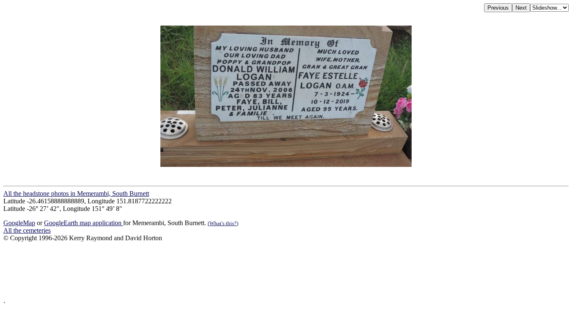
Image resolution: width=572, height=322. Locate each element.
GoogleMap (19, 222)
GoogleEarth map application (83, 222)
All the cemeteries (27, 230)
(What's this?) (223, 223)
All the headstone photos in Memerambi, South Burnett (76, 193)
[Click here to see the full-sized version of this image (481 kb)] (286, 164)
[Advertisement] (254, 271)
